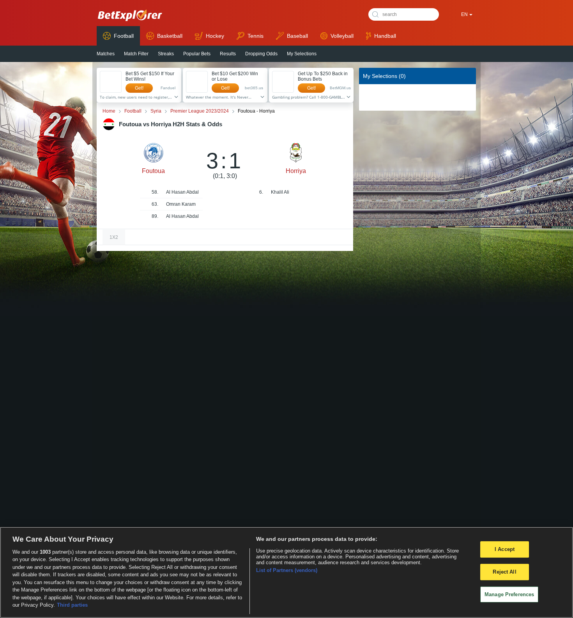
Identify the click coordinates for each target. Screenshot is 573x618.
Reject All (504, 572)
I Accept (505, 549)
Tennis (256, 36)
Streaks (166, 54)
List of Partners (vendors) (286, 570)
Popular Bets (196, 54)
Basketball (169, 36)
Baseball (297, 36)
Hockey (215, 36)
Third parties (72, 605)
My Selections (302, 54)
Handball (385, 36)
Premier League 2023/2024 (199, 111)
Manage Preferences (509, 594)
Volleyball (342, 36)
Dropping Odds (261, 54)
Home (109, 111)
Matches (106, 54)
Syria (155, 111)
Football (124, 36)
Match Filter (136, 54)
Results (228, 54)
